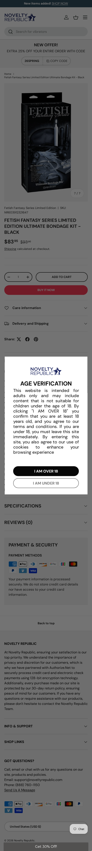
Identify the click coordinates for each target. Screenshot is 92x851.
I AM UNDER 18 (46, 483)
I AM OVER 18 (46, 471)
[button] (46, 846)
